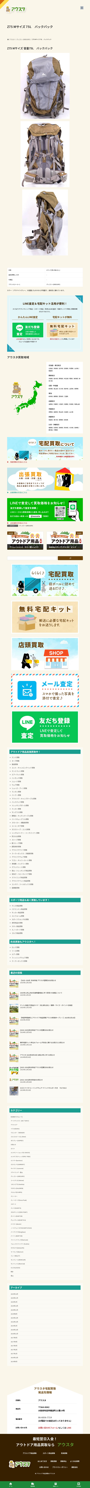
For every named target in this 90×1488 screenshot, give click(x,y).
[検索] (70, 558)
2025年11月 (14, 1298)
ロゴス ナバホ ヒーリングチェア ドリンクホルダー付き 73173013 (43, 1088)
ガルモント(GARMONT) (18, 1164)
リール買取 (15, 951)
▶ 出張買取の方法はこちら (17, 492)
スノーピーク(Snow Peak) (19, 1200)
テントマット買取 (18, 771)
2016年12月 (14, 1358)
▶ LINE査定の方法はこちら (17, 523)
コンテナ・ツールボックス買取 (22, 884)
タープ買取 (15, 761)
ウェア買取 (15, 785)
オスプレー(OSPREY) (17, 1141)
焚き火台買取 (16, 836)
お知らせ (13, 1145)
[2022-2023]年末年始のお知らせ (31, 1080)
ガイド (13, 1149)
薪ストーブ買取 (17, 843)
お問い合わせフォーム (48, 1427)
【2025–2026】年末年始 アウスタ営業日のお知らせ (38, 980)
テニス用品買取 (17, 906)
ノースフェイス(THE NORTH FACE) (21, 1228)
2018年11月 (14, 1334)
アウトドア (14, 1125)
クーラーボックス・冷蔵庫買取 (22, 853)
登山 (12, 1276)
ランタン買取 (16, 792)
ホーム (10, 1486)
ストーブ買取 (16, 840)
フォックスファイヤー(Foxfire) (20, 1244)
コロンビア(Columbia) (17, 1184)
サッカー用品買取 (18, 912)
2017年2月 (14, 1350)
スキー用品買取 (17, 926)
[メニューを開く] (81, 7)
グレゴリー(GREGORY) (26, 526)
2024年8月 (14, 1314)
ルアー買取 (15, 954)
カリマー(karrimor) (16, 1160)
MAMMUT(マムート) (17, 1117)
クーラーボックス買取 (19, 961)
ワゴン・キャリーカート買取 (22, 860)
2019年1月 (14, 1326)
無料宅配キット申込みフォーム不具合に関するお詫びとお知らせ (42, 1042)
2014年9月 (14, 1362)
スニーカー (14, 1196)
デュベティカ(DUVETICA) (18, 1220)
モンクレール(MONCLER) (18, 1260)
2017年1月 (14, 1354)
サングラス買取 (17, 812)
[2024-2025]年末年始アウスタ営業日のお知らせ (36, 1030)
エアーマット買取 (18, 774)
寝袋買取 (15, 764)
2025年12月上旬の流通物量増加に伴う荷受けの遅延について (41, 993)
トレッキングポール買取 (20, 805)
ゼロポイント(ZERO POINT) (19, 1212)
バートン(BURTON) (16, 1236)
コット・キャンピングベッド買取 (23, 768)
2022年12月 (14, 1322)
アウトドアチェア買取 (19, 857)
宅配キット (55, 1486)
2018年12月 (14, 1330)
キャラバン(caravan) (17, 1168)
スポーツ (13, 1204)
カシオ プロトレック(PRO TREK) (20, 1157)
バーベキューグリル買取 (20, 819)
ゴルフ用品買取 (17, 933)
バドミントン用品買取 (19, 909)
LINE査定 (19, 339)
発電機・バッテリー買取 (20, 864)
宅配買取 (32, 1486)
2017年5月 (14, 1338)
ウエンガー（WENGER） (18, 1133)
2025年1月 (14, 1302)
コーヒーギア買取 (18, 826)
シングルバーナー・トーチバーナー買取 (25, 833)
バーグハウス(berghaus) (18, 1232)
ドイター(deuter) (16, 1224)
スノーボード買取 (18, 930)
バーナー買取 (16, 795)
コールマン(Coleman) (17, 1180)
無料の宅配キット (56, 339)
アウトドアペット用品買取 (21, 881)
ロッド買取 (15, 947)
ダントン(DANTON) (16, 1216)
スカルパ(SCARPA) (16, 1192)
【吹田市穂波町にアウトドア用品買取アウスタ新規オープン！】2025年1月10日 (47, 1018)
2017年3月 (14, 1346)
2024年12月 (14, 1306)
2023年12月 (14, 1318)
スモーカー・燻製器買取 (20, 822)
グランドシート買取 (19, 867)
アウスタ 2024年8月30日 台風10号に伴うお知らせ (37, 1055)
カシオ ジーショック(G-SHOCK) (20, 1153)
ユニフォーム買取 (18, 916)
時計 (12, 1272)
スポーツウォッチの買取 (20, 919)
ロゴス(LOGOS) (15, 1268)
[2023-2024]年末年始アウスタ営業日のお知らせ (36, 1067)
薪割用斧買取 (16, 846)
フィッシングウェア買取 (20, 957)
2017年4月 (14, 1342)
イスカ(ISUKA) (15, 1129)
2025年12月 (14, 1294)
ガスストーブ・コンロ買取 (21, 829)
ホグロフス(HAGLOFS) (17, 1248)
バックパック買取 (18, 802)
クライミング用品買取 (19, 877)
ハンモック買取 (17, 778)
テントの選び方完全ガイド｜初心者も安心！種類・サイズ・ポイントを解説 (46, 1005)
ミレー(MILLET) (15, 1256)
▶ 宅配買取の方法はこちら (17, 462)
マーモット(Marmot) (17, 1252)
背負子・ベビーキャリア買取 (22, 874)
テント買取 (15, 757)
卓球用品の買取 (17, 923)
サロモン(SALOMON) (17, 1188)
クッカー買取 (16, 809)
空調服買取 (15, 888)
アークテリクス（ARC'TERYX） (20, 1121)
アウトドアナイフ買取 (19, 850)
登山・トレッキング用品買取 (22, 870)
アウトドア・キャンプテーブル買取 (24, 798)
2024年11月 (14, 1310)
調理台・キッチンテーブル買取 (22, 816)
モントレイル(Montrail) (18, 1264)
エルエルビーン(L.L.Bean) (18, 1137)
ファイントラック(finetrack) (19, 1240)
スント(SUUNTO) (16, 1208)
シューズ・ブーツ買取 (19, 788)
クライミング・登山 (17, 1172)
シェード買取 (16, 781)
